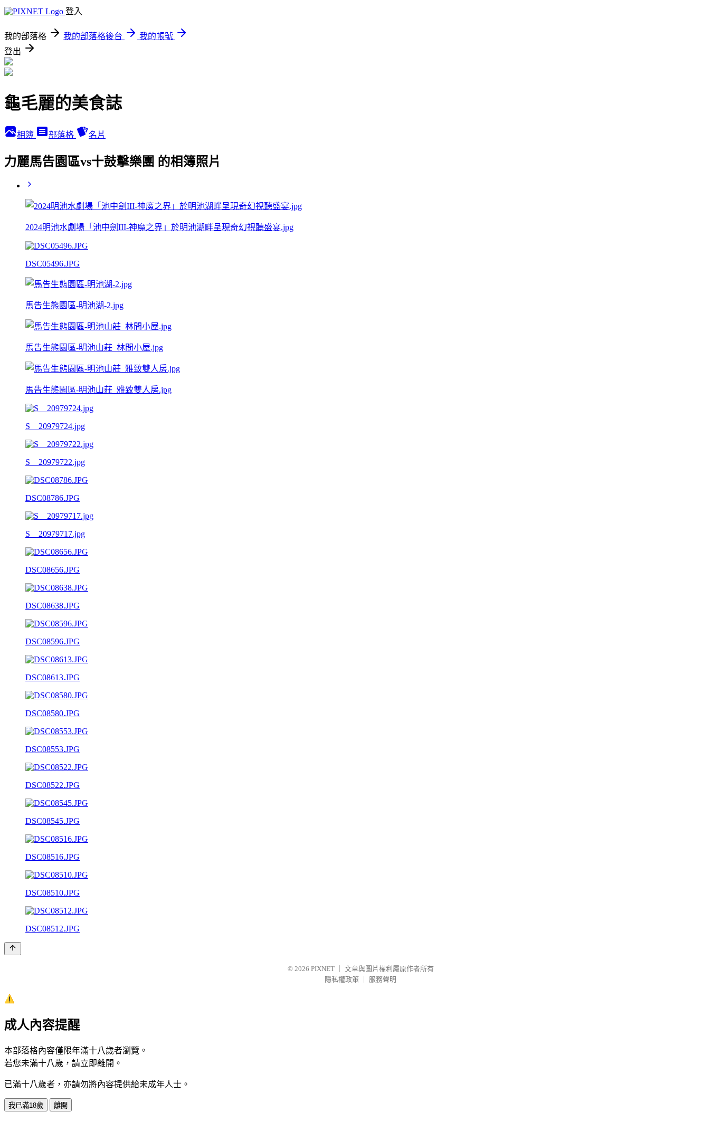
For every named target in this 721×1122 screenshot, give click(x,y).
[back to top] (12, 948)
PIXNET (323, 969)
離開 (61, 1105)
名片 (97, 134)
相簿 (26, 134)
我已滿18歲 (25, 1105)
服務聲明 (382, 979)
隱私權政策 (342, 979)
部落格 (62, 134)
